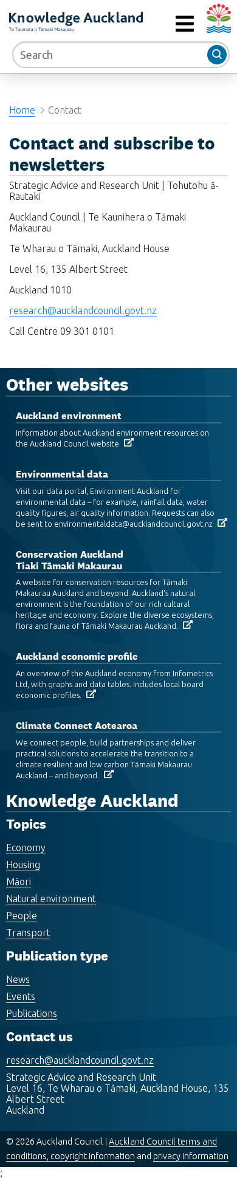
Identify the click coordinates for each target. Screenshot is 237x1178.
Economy (26, 847)
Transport (28, 932)
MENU (157, 24)
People (21, 915)
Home (22, 109)
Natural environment (51, 898)
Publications (31, 1013)
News (18, 979)
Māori (18, 881)
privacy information (190, 1156)
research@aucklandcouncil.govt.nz (83, 310)
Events (20, 996)
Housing (23, 864)
